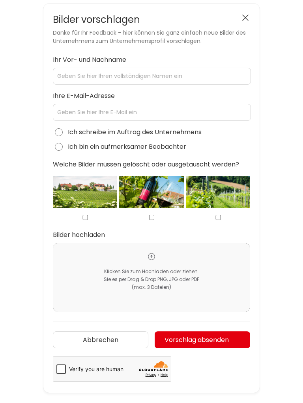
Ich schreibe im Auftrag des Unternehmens (135, 132)
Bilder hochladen (79, 234)
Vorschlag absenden (197, 339)
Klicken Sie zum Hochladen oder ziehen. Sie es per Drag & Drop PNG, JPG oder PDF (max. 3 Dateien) (151, 279)
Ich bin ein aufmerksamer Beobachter (127, 146)
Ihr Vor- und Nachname (89, 59)
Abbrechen (100, 339)
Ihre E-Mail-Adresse (84, 95)
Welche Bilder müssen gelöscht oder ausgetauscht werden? (146, 164)
